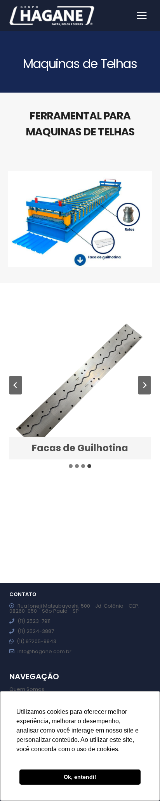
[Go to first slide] (144, 385)
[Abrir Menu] (141, 15)
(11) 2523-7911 (33, 621)
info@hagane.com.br (44, 651)
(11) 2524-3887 (35, 631)
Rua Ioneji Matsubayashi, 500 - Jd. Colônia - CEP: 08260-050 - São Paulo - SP (74, 608)
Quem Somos (26, 689)
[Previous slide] (15, 385)
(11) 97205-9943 (36, 641)
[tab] (71, 466)
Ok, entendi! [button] (80, 777)
